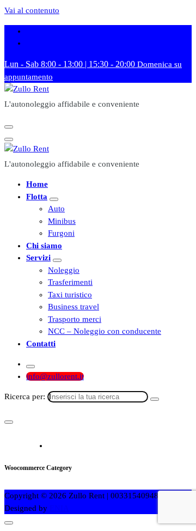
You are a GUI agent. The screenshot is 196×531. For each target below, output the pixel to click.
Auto (56, 208)
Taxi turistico (70, 294)
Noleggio (63, 270)
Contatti (41, 343)
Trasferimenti (70, 282)
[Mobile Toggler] (54, 199)
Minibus (62, 221)
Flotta (36, 196)
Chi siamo (44, 245)
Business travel (73, 306)
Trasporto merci (74, 319)
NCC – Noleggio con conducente (104, 331)
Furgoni (61, 233)
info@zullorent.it (55, 376)
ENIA (59, 508)
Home (37, 184)
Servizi (38, 257)
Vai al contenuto (31, 10)
